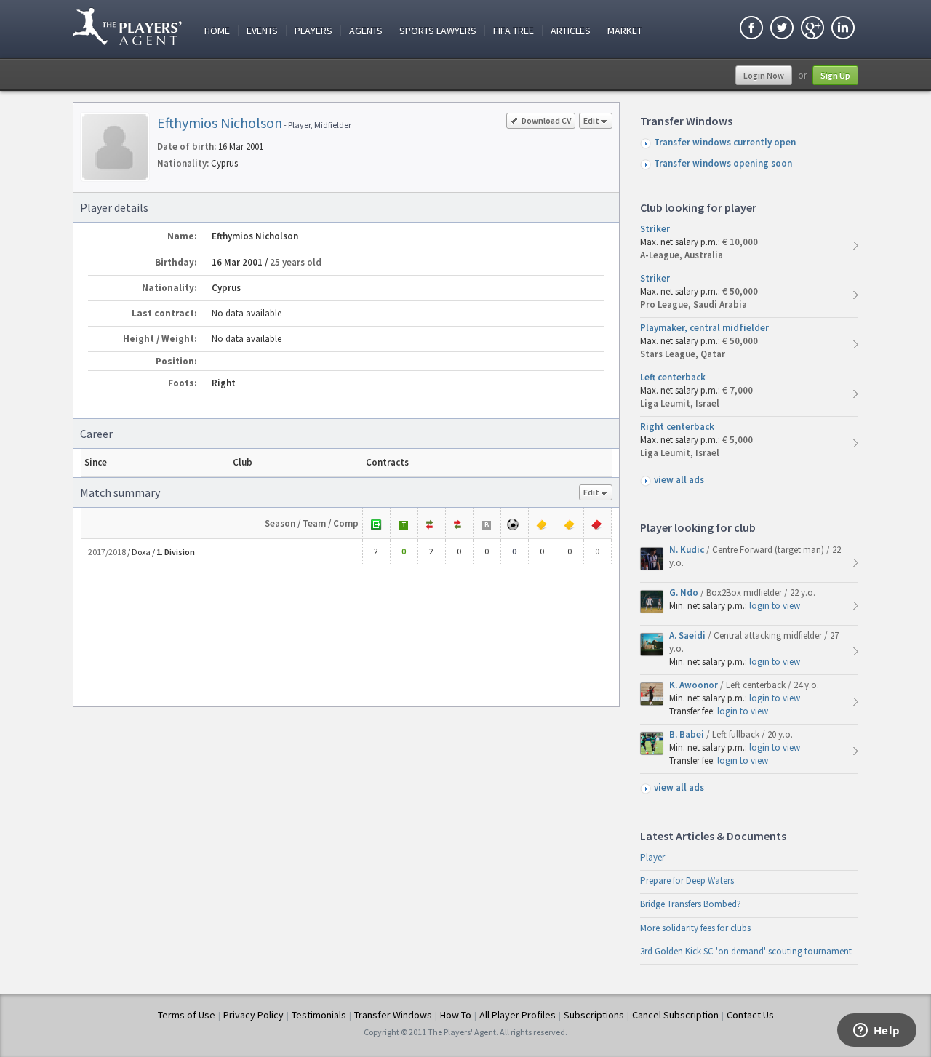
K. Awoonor (694, 685)
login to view (774, 605)
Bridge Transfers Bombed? (690, 904)
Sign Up (835, 75)
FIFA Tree (513, 30)
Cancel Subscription (675, 1014)
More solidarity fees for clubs (695, 928)
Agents (366, 30)
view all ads (679, 480)
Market (624, 30)
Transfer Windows (393, 1014)
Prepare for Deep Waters (687, 880)
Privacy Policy (253, 1014)
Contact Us (750, 1014)
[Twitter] (782, 29)
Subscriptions (594, 1014)
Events (262, 30)
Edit (591, 120)
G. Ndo (684, 592)
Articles (571, 30)
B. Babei (687, 734)
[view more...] (855, 246)
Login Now (763, 75)
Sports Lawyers (437, 30)
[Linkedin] (843, 29)
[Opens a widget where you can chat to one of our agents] (876, 1031)
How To (455, 1014)
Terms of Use (186, 1014)
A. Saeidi (688, 635)
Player (652, 857)
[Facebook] (751, 29)
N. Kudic (687, 549)
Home (217, 30)
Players (313, 30)
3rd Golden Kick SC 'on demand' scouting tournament (746, 951)
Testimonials (319, 1014)
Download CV (546, 120)
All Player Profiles (517, 1014)
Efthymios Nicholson (219, 122)
